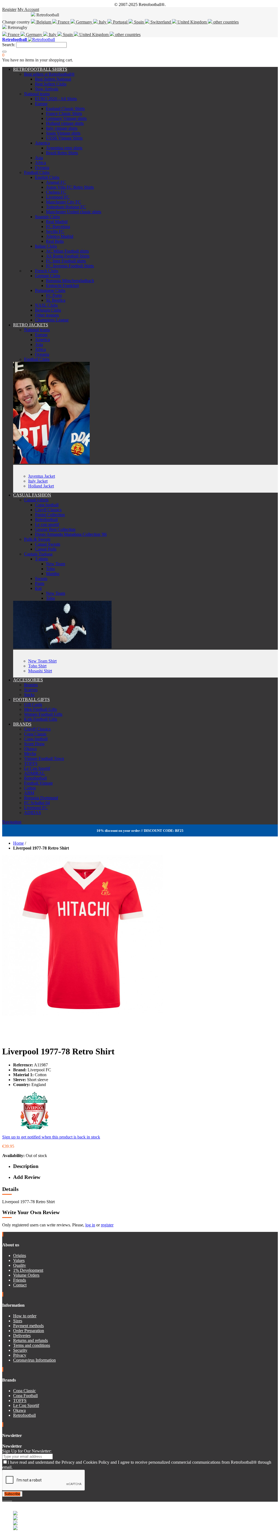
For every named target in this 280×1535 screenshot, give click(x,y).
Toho (50, 568)
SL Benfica (55, 300)
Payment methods (28, 1325)
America (42, 143)
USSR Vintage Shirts (64, 138)
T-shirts (41, 559)
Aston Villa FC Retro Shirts (70, 187)
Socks (29, 694)
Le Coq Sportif (37, 768)
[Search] (4, 51)
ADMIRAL (34, 773)
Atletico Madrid (59, 236)
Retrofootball (46, 519)
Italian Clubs (46, 246)
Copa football (47, 504)
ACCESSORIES (28, 680)
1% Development (28, 1270)
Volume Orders (26, 1275)
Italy (102, 22)
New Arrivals (46, 89)
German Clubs (47, 275)
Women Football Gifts (43, 714)
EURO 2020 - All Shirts (56, 98)
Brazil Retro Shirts (62, 152)
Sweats (41, 578)
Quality (19, 1265)
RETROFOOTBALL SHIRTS (40, 69)
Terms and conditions (31, 1345)
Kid (38, 588)
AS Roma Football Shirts (67, 256)
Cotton (30, 788)
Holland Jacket (41, 486)
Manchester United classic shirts (73, 211)
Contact (20, 1285)
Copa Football (25, 1395)
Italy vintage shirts (61, 128)
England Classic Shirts (65, 108)
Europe (41, 103)
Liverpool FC (57, 197)
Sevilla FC (55, 231)
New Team (55, 563)
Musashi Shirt (40, 671)
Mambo (52, 573)
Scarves (30, 689)
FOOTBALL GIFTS (31, 699)
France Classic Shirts (64, 113)
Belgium (43, 22)
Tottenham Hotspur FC (66, 207)
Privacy (19, 1355)
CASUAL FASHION (32, 495)
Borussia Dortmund (41, 797)
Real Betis (55, 241)
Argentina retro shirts (64, 148)
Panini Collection (50, 514)
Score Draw (34, 743)
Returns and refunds (30, 1340)
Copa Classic (35, 734)
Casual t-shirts (36, 500)
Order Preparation (28, 1330)
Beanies (31, 684)
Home (18, 843)
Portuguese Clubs (50, 290)
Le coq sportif (47, 524)
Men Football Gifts (40, 709)
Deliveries (22, 1335)
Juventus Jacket (41, 476)
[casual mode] (62, 647)
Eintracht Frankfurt (62, 285)
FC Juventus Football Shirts (70, 266)
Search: (8, 44)
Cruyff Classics (48, 509)
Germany (84, 22)
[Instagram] (8, 1499)
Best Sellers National (53, 79)
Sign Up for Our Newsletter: (26, 1451)
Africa (40, 162)
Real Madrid (57, 221)
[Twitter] (5, 1499)
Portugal (120, 22)
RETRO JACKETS (30, 325)
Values (19, 1260)
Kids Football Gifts (40, 719)
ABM (29, 793)
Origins (19, 1255)
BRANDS (22, 724)
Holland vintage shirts (65, 123)
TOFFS (30, 763)
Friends (19, 1280)
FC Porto (54, 295)
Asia (39, 157)
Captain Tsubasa (38, 554)
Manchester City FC (63, 202)
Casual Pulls (45, 549)
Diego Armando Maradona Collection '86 (71, 534)
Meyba (30, 753)
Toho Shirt (37, 666)
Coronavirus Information (34, 1360)
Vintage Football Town (44, 758)
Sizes (17, 1320)
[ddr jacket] (51, 462)
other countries (225, 22)
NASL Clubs (46, 305)
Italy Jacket (38, 481)
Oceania (42, 167)
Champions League (52, 320)
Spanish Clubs (47, 216)
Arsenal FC (56, 182)
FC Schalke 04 (37, 802)
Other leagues (47, 315)
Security (20, 1350)
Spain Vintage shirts (63, 133)
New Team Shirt (42, 661)
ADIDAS (32, 812)
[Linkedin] (10, 1499)
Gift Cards (33, 704)
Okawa (30, 748)
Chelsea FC (56, 192)
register (107, 1225)
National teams (37, 93)
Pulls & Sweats (37, 539)
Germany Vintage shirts (66, 118)
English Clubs (47, 177)
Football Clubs (36, 172)
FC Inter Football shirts (66, 261)
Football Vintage (38, 783)
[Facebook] (3, 1499)
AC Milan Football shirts (67, 251)
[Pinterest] (11, 1499)
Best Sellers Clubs (50, 84)
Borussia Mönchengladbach (70, 280)
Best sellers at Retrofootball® (49, 74)
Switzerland (160, 22)
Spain (139, 22)
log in (90, 1225)
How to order (24, 1316)
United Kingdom (192, 22)
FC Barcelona (58, 226)
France (64, 22)
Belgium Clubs (48, 310)
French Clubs (46, 270)
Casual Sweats (47, 544)
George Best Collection (55, 529)
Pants (39, 583)
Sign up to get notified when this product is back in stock (51, 1137)
